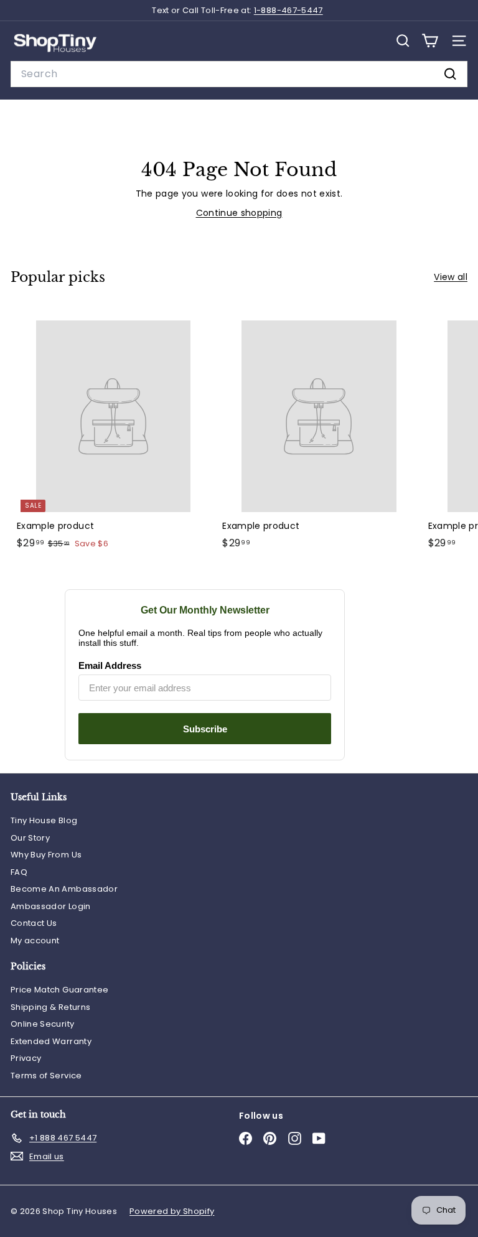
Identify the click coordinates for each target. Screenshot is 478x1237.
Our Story (30, 838)
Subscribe (205, 729)
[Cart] (429, 40)
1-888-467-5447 (288, 10)
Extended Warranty (51, 1041)
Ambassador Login (51, 906)
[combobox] (239, 74)
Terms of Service (46, 1075)
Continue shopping (239, 213)
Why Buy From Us (46, 855)
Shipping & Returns (50, 1007)
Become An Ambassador (64, 889)
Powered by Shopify (171, 1211)
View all (450, 277)
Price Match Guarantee (59, 990)
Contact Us (34, 923)
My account (35, 940)
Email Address (109, 665)
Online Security (42, 1024)
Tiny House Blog (44, 820)
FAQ (19, 872)
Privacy (26, 1058)
